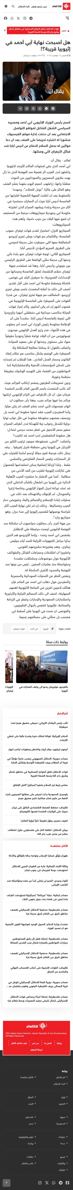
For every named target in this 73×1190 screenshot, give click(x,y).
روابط (59, 1042)
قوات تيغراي (19, 628)
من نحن (35, 1042)
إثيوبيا (45, 628)
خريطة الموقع (36, 1049)
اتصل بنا (48, 1042)
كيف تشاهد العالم (39, 6)
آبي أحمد (34, 628)
